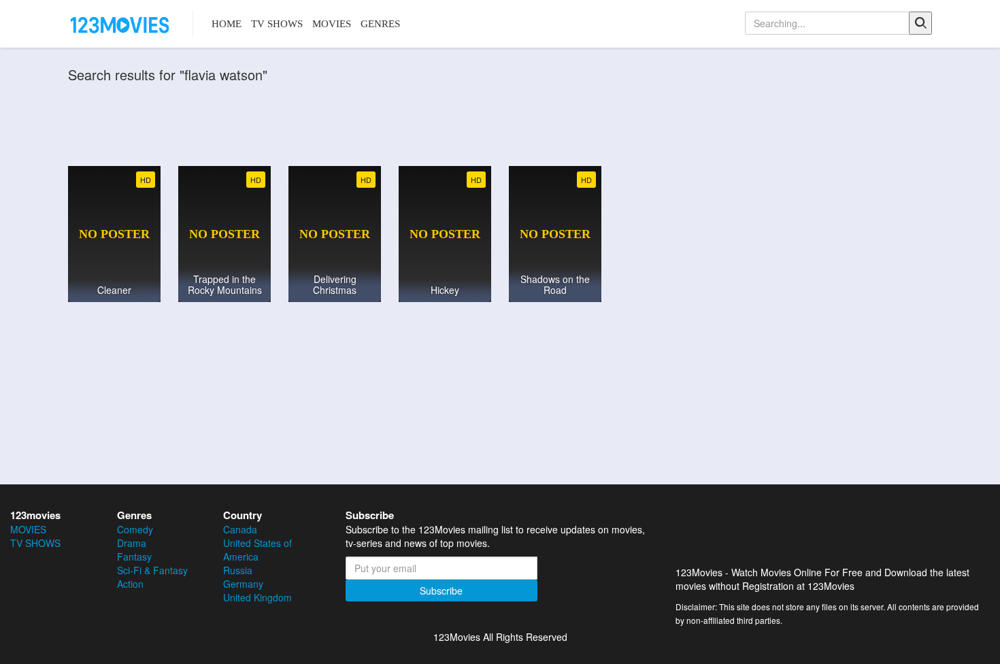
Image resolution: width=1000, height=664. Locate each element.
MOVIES (331, 23)
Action (130, 584)
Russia (237, 570)
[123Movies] (120, 23)
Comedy (135, 529)
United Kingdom (257, 597)
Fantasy (134, 556)
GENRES (380, 23)
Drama (131, 543)
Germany (243, 584)
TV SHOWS (277, 23)
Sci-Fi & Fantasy (152, 570)
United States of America (257, 549)
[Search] (920, 23)
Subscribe (441, 590)
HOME (226, 23)
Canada (240, 529)
